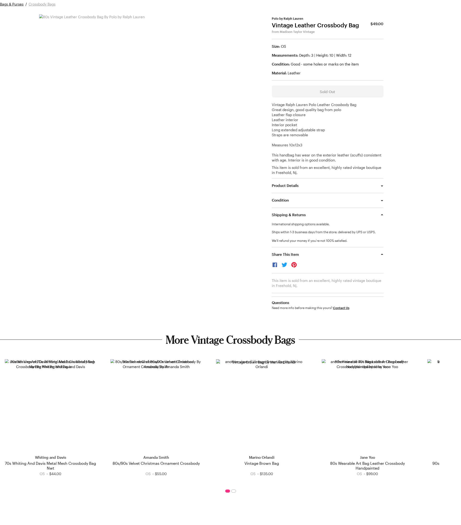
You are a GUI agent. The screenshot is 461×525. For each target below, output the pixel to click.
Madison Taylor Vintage (297, 32)
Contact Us (341, 308)
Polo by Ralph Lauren (287, 18)
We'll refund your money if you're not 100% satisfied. (309, 241)
